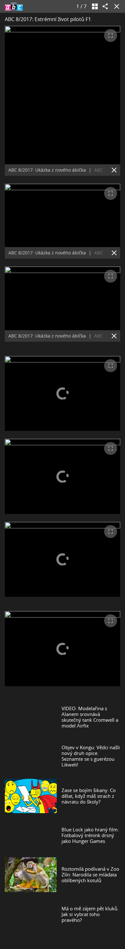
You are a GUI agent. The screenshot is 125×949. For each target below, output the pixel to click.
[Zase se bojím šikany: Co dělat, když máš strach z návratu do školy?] (31, 796)
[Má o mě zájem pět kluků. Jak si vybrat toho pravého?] (31, 914)
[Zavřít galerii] (115, 6)
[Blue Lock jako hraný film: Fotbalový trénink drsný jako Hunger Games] (31, 835)
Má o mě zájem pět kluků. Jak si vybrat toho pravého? (90, 914)
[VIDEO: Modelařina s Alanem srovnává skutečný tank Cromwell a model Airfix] (31, 717)
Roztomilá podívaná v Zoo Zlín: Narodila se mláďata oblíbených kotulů (90, 874)
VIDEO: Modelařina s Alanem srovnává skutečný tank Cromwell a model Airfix (90, 717)
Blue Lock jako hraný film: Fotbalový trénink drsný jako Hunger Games (90, 835)
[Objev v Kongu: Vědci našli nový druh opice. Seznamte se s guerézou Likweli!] (31, 756)
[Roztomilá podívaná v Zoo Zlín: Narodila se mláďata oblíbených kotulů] (31, 874)
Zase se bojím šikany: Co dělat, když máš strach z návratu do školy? (89, 796)
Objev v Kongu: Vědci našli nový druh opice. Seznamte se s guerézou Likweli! (91, 756)
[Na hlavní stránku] (14, 6)
